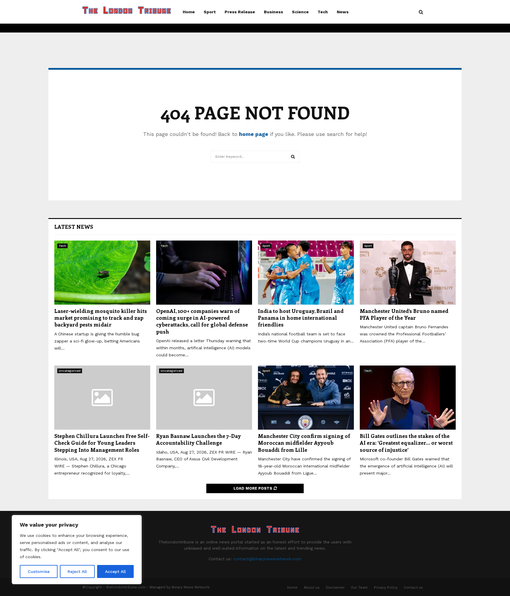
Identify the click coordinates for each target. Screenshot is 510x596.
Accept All (115, 571)
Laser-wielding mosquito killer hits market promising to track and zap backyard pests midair (100, 317)
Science (300, 11)
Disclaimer (335, 587)
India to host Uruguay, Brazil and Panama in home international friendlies (301, 317)
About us (312, 587)
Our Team (359, 587)
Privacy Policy (386, 587)
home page (253, 134)
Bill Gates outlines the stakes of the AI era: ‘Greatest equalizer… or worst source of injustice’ (406, 442)
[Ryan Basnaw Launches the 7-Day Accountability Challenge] (204, 398)
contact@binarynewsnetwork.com (267, 558)
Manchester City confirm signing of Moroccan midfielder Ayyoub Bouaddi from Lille (304, 442)
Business (273, 11)
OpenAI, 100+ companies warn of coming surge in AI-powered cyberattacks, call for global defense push (202, 321)
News (343, 11)
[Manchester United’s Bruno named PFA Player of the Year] (408, 273)
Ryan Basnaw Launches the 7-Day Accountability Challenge (198, 439)
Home (189, 11)
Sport (210, 11)
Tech (323, 11)
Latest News (73, 226)
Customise (39, 571)
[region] (77, 549)
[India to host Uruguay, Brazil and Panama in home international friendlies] (306, 273)
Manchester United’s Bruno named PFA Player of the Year (404, 314)
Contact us (413, 587)
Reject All (77, 571)
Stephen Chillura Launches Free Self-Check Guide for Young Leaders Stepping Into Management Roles (102, 442)
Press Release (240, 11)
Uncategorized (70, 370)
